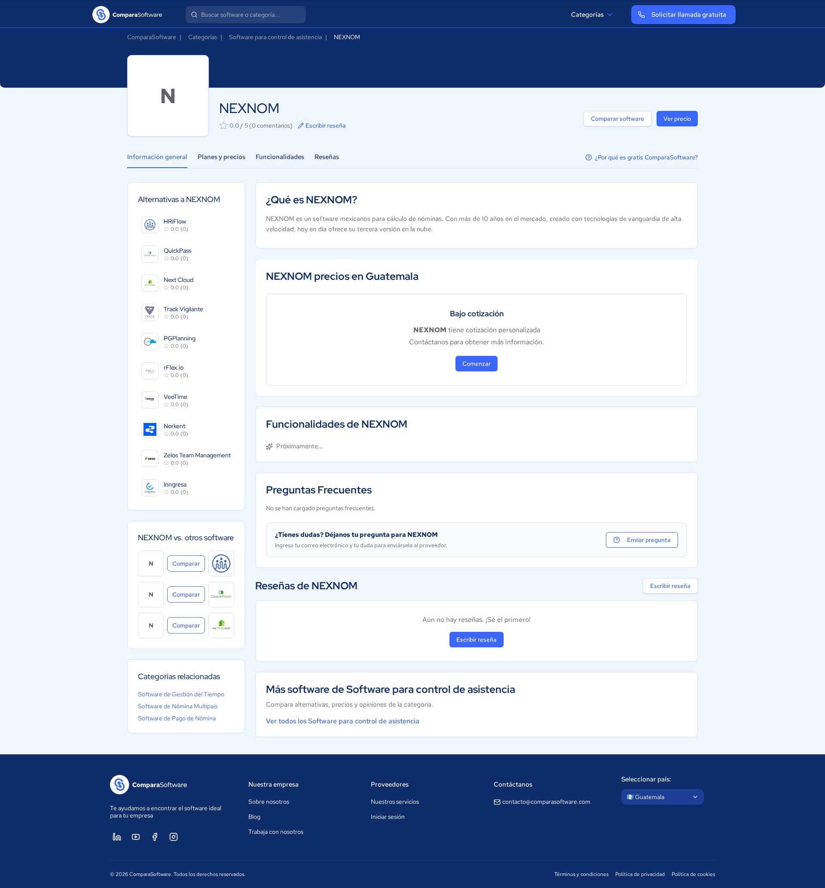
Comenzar (476, 363)
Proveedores (390, 784)
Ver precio (677, 118)
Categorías (587, 14)
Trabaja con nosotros (275, 832)
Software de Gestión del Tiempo (181, 694)
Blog (254, 817)
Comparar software (617, 118)
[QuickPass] (221, 594)
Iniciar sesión (388, 817)
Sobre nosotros (268, 801)
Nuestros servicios (395, 801)
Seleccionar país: (646, 779)
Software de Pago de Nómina (177, 718)
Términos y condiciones (581, 874)
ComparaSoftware (151, 37)
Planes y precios (221, 157)
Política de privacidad (640, 874)
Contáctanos (513, 784)
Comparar (188, 563)
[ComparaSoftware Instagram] (173, 837)
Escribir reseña (326, 125)
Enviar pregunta (649, 540)
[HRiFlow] (221, 563)
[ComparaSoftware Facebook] (155, 837)
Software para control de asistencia (275, 37)
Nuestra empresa (273, 784)
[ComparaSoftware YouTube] (136, 837)
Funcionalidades (280, 157)
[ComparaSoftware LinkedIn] (117, 837)
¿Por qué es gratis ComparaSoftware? (646, 157)
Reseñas (327, 157)
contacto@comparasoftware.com (546, 801)
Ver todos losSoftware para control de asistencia (342, 721)
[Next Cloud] (221, 625)
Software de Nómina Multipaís (177, 706)
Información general (157, 157)
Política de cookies (693, 874)
